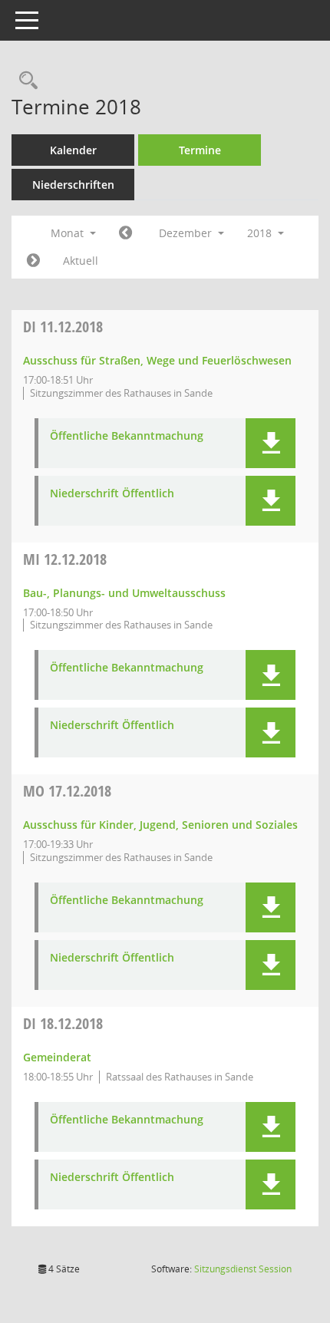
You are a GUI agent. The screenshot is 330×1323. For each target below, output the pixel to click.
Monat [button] (69, 233)
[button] (270, 443)
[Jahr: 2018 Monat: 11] (125, 233)
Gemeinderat (57, 1057)
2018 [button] (261, 233)
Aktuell (80, 260)
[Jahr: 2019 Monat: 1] (33, 261)
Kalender (73, 150)
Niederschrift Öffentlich (112, 493)
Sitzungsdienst (243, 1268)
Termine (200, 150)
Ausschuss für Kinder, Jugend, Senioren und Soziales (160, 824)
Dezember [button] (187, 233)
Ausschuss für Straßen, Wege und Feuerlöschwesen (157, 360)
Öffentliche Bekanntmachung (126, 436)
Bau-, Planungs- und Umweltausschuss (124, 593)
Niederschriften (73, 184)
